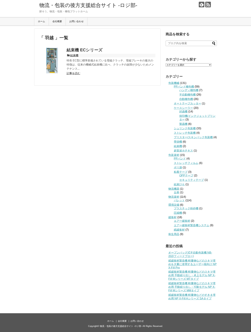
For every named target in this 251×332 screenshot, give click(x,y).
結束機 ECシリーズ (85, 50)
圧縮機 (178, 212)
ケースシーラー (183, 107)
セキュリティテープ (191, 179)
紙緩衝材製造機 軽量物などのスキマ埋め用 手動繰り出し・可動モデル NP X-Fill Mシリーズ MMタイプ (191, 287)
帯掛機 (178, 141)
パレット (179, 200)
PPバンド (180, 158)
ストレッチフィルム (186, 163)
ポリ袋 (178, 167)
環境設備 (173, 204)
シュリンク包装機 (185, 128)
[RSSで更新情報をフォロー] (208, 4)
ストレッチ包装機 (185, 132)
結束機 (74, 55)
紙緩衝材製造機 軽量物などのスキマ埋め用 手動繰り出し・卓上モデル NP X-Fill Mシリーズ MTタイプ (191, 275)
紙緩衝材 (179, 229)
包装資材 (173, 155)
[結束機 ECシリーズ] (52, 60)
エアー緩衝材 (182, 220)
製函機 (183, 123)
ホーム (41, 21)
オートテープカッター (187, 103)
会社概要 (57, 21)
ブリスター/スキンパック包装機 (193, 137)
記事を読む (73, 73)
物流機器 (173, 188)
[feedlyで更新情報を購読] (201, 4)
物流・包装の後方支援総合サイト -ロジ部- (88, 5)
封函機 (183, 111)
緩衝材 (172, 217)
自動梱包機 (186, 99)
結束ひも (179, 184)
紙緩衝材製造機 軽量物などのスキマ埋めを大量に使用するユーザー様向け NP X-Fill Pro (192, 264)
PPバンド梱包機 (184, 86)
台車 (176, 192)
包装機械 (173, 83)
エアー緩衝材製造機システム (191, 225)
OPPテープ (186, 175)
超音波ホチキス (183, 150)
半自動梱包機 (187, 94)
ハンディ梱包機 (188, 90)
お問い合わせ (76, 21)
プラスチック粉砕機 (186, 208)
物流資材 (173, 196)
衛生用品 (173, 234)
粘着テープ (180, 171)
